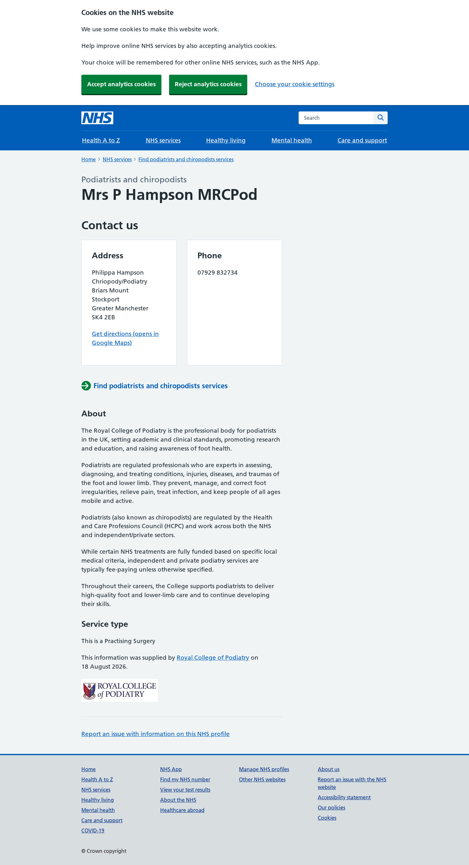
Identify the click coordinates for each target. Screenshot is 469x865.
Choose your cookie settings (294, 84)
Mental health (292, 140)
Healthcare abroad (182, 810)
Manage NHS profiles (264, 769)
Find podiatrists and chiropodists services (186, 159)
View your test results (185, 789)
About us (328, 769)
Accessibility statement (344, 797)
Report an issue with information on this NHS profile (155, 734)
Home (88, 159)
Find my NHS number (185, 779)
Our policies (331, 807)
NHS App (171, 769)
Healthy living (226, 140)
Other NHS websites (262, 779)
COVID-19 (92, 830)
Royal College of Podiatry (213, 657)
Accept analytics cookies (121, 84)
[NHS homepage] (97, 117)
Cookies (327, 818)
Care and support (362, 140)
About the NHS (178, 800)
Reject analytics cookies (208, 84)
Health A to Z (101, 140)
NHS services (163, 140)
